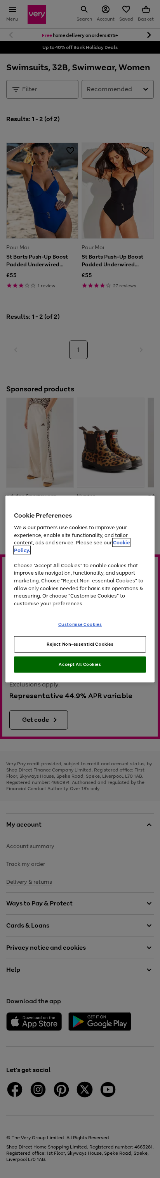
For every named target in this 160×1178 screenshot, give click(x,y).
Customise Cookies (80, 624)
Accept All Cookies (80, 664)
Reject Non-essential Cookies (80, 644)
